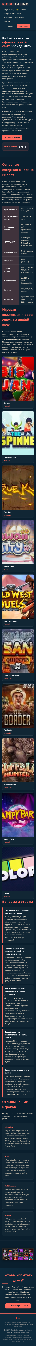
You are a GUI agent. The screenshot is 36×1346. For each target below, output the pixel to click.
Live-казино (8, 17)
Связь (19, 14)
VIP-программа (9, 14)
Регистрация (23, 26)
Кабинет (11, 26)
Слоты (23, 10)
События (7, 21)
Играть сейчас (14, 138)
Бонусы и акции (11, 10)
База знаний (19, 17)
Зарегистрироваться (19, 1306)
